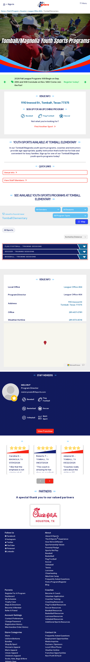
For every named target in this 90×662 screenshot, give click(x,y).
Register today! (71, 82)
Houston (23, 11)
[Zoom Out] (7, 602)
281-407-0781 (75, 585)
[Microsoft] (73, 638)
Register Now (13, 298)
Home (3, 11)
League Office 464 (35, 11)
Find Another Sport (43, 126)
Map (83, 221)
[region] (45, 618)
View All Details (13, 306)
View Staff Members (14, 180)
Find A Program (13, 11)
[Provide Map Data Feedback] (83, 638)
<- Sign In (9, 4)
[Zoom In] (7, 599)
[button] (17, 306)
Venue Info (9, 172)
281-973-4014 (75, 593)
